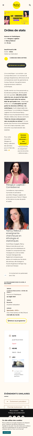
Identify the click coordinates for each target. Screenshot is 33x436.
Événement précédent (18, 401)
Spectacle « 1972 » (13, 310)
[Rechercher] (30, 5)
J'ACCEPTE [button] (7, 432)
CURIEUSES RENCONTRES (18, 58)
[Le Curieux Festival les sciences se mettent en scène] (17, 5)
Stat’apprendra (16, 255)
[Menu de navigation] (3, 5)
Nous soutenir (14, 410)
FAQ (22, 410)
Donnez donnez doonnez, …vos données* (23, 139)
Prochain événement (14, 407)
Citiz (13, 275)
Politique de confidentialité (16, 412)
